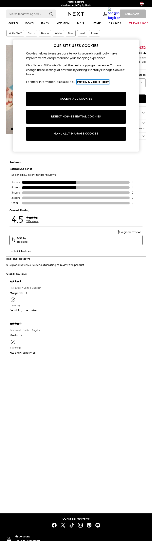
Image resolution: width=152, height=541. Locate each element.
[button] (12, 129)
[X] (63, 525)
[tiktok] (71, 525)
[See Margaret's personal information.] (26, 293)
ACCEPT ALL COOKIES (76, 99)
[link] (105, 14)
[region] (76, 95)
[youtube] (97, 525)
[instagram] (80, 525)
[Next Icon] (76, 14)
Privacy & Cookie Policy (93, 82)
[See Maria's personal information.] (21, 335)
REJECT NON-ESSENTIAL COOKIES (76, 116)
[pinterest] (89, 525)
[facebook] (54, 525)
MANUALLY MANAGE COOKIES (76, 133)
